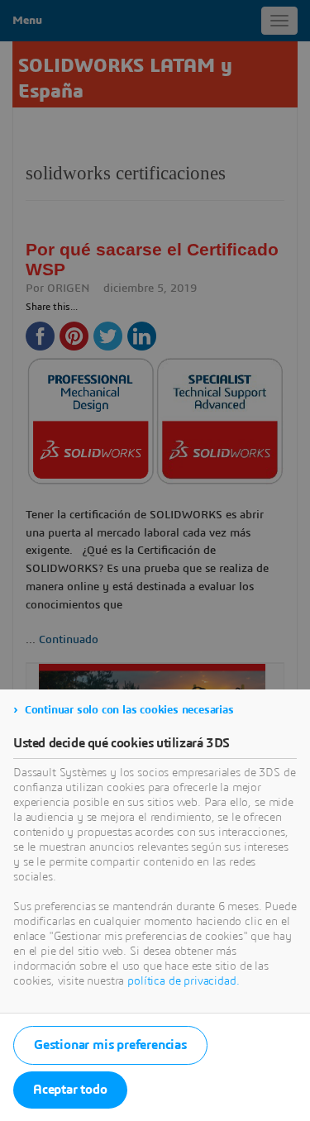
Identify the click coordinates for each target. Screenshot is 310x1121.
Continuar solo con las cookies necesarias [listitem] (129, 710)
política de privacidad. (183, 981)
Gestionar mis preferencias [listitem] (110, 1045)
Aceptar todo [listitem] (70, 1089)
